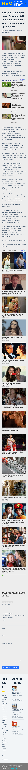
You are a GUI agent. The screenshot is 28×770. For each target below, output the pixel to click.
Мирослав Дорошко (17, 695)
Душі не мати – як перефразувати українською (16, 693)
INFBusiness (13, 768)
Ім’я (3, 621)
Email (4, 628)
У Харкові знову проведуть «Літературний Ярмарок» (16, 728)
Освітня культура (6, 32)
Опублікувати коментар (10, 667)
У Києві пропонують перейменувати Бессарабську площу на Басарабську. (17, 711)
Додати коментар (7, 643)
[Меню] (25, 3)
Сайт (3, 635)
